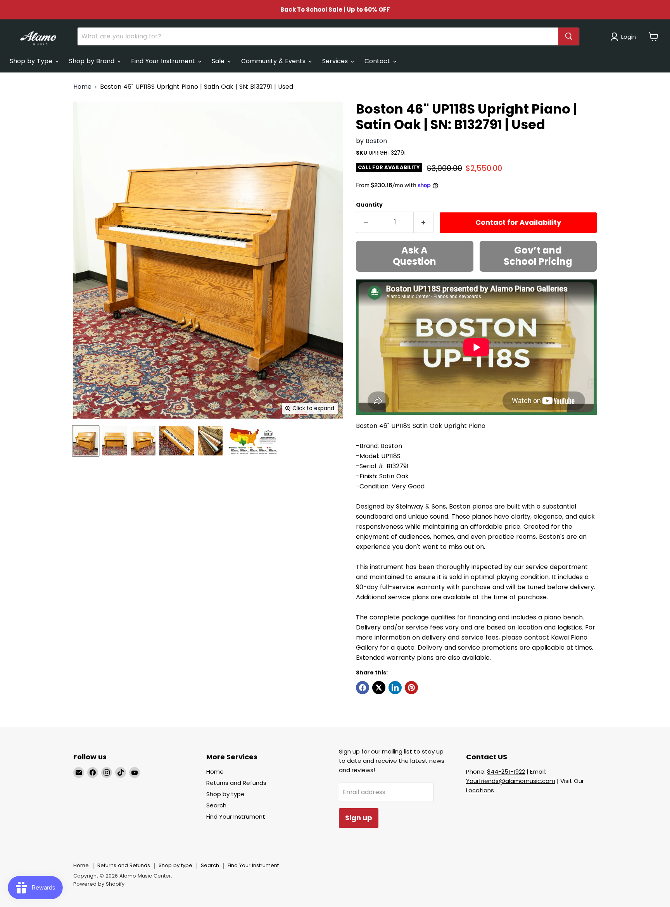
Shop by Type (32, 61)
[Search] (568, 36)
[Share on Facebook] (362, 687)
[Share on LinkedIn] (395, 687)
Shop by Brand (92, 61)
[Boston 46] (86, 441)
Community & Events (274, 61)
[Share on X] (378, 687)
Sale (219, 61)
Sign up (358, 818)
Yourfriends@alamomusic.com (510, 781)
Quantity (369, 205)
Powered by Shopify (98, 884)
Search (216, 805)
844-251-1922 (506, 771)
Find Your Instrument (164, 61)
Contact (378, 61)
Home (82, 86)
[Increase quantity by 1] (423, 222)
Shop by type (225, 794)
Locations (480, 790)
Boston (376, 140)
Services (336, 61)
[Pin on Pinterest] (411, 687)
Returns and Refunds (236, 783)
